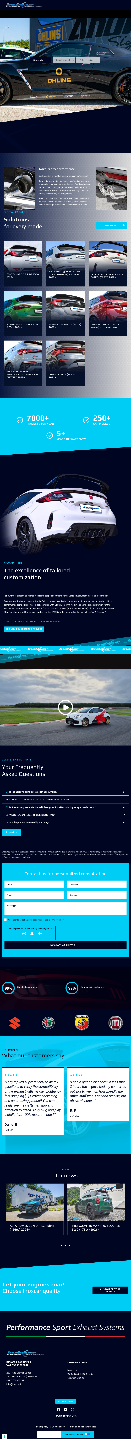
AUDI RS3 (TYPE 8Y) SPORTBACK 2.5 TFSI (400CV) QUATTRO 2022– (22, 374)
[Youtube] (65, 1409)
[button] (61, 1245)
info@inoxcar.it (13, 1384)
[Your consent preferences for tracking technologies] (4, 1436)
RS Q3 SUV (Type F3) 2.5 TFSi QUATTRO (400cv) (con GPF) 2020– (64, 274)
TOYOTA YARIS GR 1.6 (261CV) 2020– (65, 326)
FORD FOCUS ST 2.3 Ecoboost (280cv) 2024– (22, 326)
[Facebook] (58, 1409)
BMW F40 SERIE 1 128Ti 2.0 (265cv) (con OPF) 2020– (106, 326)
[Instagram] (72, 1409)
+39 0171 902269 (15, 1380)
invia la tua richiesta (62, 945)
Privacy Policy (57, 920)
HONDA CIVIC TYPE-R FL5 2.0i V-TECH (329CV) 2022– (107, 276)
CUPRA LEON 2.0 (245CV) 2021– (62, 376)
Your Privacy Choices (73, 1434)
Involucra (72, 1415)
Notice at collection (49, 1434)
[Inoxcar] (23, 5)
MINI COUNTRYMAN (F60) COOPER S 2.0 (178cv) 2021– (95, 1227)
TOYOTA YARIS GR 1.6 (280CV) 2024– (23, 276)
